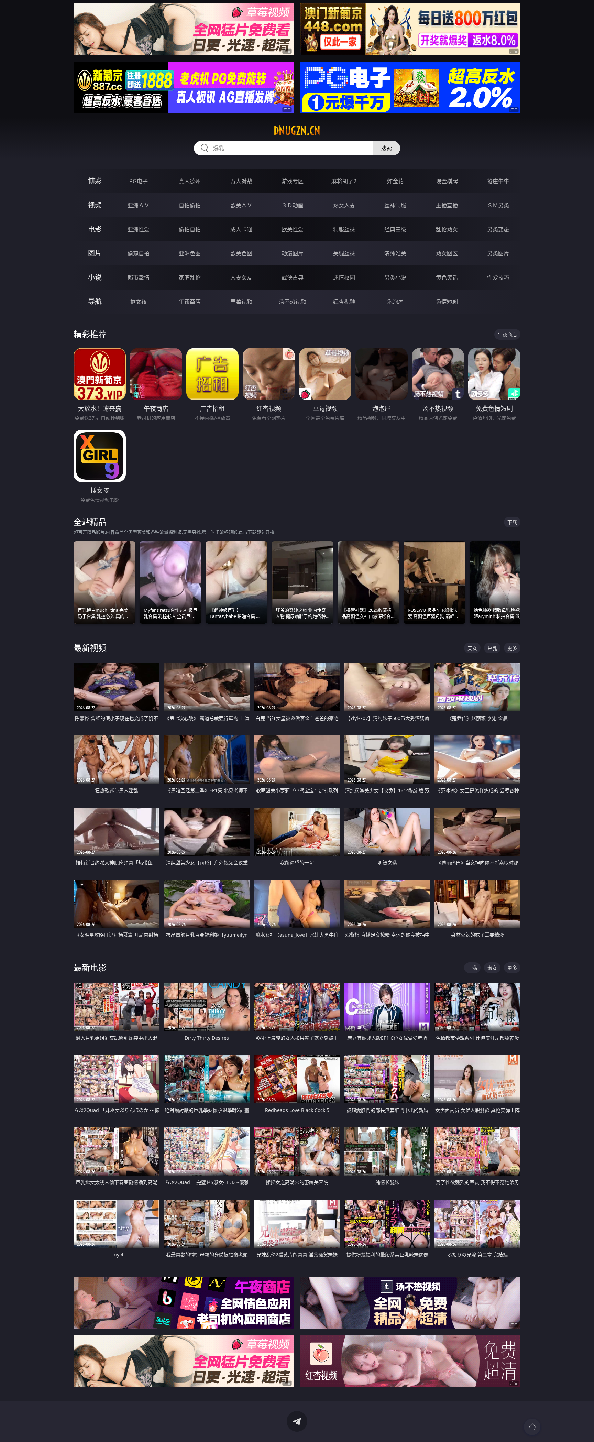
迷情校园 (344, 277)
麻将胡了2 (343, 181)
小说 (95, 277)
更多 (512, 648)
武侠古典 (293, 277)
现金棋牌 (447, 181)
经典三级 (395, 229)
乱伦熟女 (447, 229)
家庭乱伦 (190, 277)
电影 (95, 229)
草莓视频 (241, 301)
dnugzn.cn (297, 131)
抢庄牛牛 (498, 181)
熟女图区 (447, 253)
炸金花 (395, 181)
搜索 (386, 148)
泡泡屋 (395, 301)
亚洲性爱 (139, 229)
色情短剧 (447, 301)
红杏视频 (344, 301)
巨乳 (492, 648)
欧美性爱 (293, 229)
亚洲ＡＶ (139, 205)
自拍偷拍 (190, 205)
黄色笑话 (447, 277)
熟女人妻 (344, 205)
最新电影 (90, 967)
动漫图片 (293, 253)
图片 (95, 253)
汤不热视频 (292, 301)
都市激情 (139, 277)
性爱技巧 (498, 277)
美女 (472, 648)
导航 (95, 301)
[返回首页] (532, 1427)
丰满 (472, 967)
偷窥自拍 (139, 253)
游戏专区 (293, 181)
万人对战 (241, 181)
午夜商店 (190, 301)
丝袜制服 (395, 205)
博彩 (95, 181)
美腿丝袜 (344, 253)
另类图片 (498, 253)
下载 (512, 522)
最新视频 (90, 647)
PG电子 (138, 181)
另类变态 (498, 229)
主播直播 (447, 205)
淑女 (492, 967)
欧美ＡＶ (241, 205)
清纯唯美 (395, 253)
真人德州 (190, 181)
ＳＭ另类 (498, 205)
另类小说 (395, 277)
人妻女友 (241, 277)
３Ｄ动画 (293, 205)
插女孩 (138, 301)
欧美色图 (241, 253)
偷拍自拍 (190, 229)
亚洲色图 (190, 253)
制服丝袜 (344, 229)
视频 (95, 205)
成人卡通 (241, 229)
